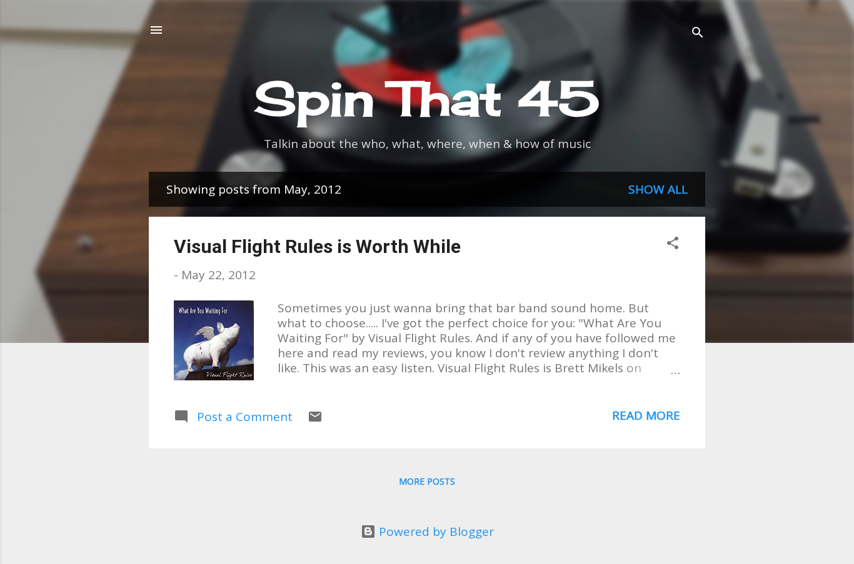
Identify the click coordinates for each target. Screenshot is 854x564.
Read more (646, 415)
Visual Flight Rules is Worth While (317, 246)
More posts (427, 481)
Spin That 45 (427, 98)
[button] (672, 244)
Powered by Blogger (435, 531)
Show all (658, 189)
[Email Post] (315, 420)
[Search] (697, 34)
